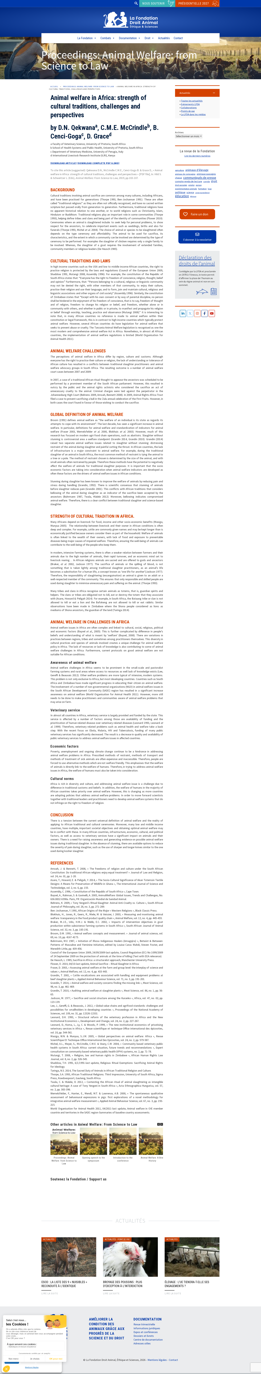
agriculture (179, 170)
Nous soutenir (153, 3)
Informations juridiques (147, 1328)
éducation (182, 196)
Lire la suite (49, 1293)
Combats (105, 38)
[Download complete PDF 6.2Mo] (98, 163)
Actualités (164, 38)
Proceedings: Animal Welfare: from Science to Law (88, 86)
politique (180, 192)
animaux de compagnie (185, 174)
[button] (161, 1124)
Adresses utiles (142, 1343)
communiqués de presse (199, 177)
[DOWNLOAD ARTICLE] (63, 163)
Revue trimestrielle (144, 1324)
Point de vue (124, 1239)
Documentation (128, 38)
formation (202, 189)
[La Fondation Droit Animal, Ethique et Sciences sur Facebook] (204, 313)
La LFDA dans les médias (193, 114)
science (190, 192)
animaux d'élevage (196, 170)
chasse (178, 177)
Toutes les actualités (192, 100)
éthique (193, 196)
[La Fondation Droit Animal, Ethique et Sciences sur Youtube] (212, 313)
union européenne (202, 192)
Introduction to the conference (123, 1159)
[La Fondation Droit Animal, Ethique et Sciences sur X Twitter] (190, 313)
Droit (147, 38)
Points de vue (188, 111)
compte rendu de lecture (188, 181)
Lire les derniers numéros (197, 155)
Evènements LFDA (190, 104)
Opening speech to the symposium (93, 1159)
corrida (206, 181)
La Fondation (85, 38)
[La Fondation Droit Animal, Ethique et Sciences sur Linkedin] (183, 313)
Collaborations (189, 107)
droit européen (181, 185)
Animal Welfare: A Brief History (152, 1159)
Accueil (54, 86)
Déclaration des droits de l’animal (197, 260)
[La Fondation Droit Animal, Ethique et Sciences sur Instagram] (197, 313)
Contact (178, 38)
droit (214, 181)
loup (210, 189)
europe (198, 185)
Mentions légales (32, 1367)
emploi (191, 185)
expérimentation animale (186, 189)
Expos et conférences (146, 1332)
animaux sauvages (206, 174)
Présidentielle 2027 (193, 3)
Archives (179, 132)
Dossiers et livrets (144, 1336)
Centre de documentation (148, 1339)
